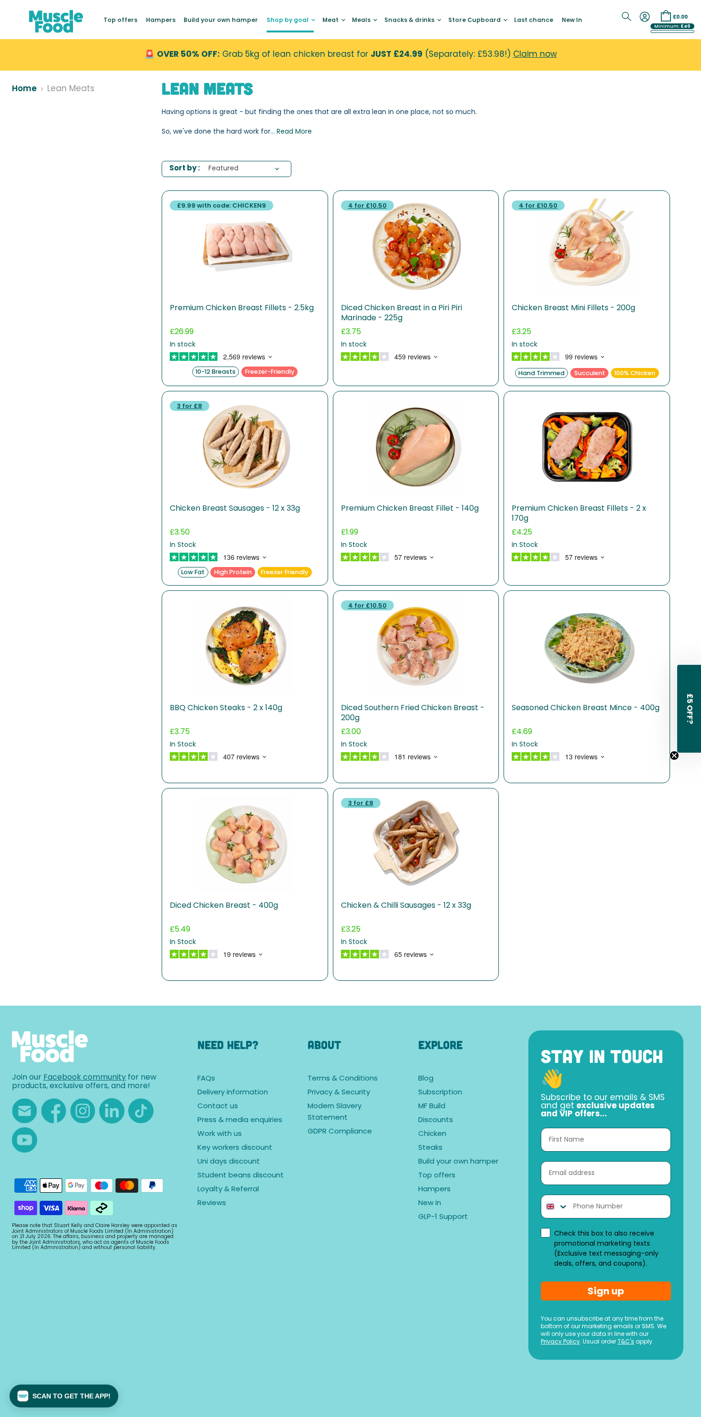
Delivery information (232, 1092)
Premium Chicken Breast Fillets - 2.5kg (242, 308)
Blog (425, 1078)
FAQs (206, 1078)
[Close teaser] (674, 755)
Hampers (160, 20)
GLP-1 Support (443, 1217)
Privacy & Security (339, 1092)
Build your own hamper (221, 20)
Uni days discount (228, 1161)
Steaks (430, 1148)
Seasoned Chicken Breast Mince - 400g (586, 708)
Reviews (211, 1203)
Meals (362, 20)
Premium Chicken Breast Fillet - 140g (410, 509)
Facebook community (84, 1077)
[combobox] (554, 1206)
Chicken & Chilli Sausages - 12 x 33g (406, 906)
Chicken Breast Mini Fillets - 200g (573, 308)
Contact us (217, 1106)
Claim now (535, 55)
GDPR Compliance (340, 1131)
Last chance (533, 20)
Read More (294, 132)
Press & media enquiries (239, 1120)
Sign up (606, 1291)
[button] (64, 1396)
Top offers (120, 20)
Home (24, 89)
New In (572, 20)
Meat (331, 20)
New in (429, 1203)
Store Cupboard (475, 20)
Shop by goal (288, 20)
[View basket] (665, 15)
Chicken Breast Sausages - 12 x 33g (235, 509)
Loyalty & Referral (228, 1189)
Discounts (435, 1120)
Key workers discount (234, 1148)
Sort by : (184, 168)
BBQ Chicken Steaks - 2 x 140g (226, 708)
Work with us (219, 1134)
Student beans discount (240, 1175)
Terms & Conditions (343, 1078)
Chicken (432, 1134)
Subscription (440, 1092)
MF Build (431, 1106)
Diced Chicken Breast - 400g (224, 906)
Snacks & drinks (410, 20)
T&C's (626, 1342)
